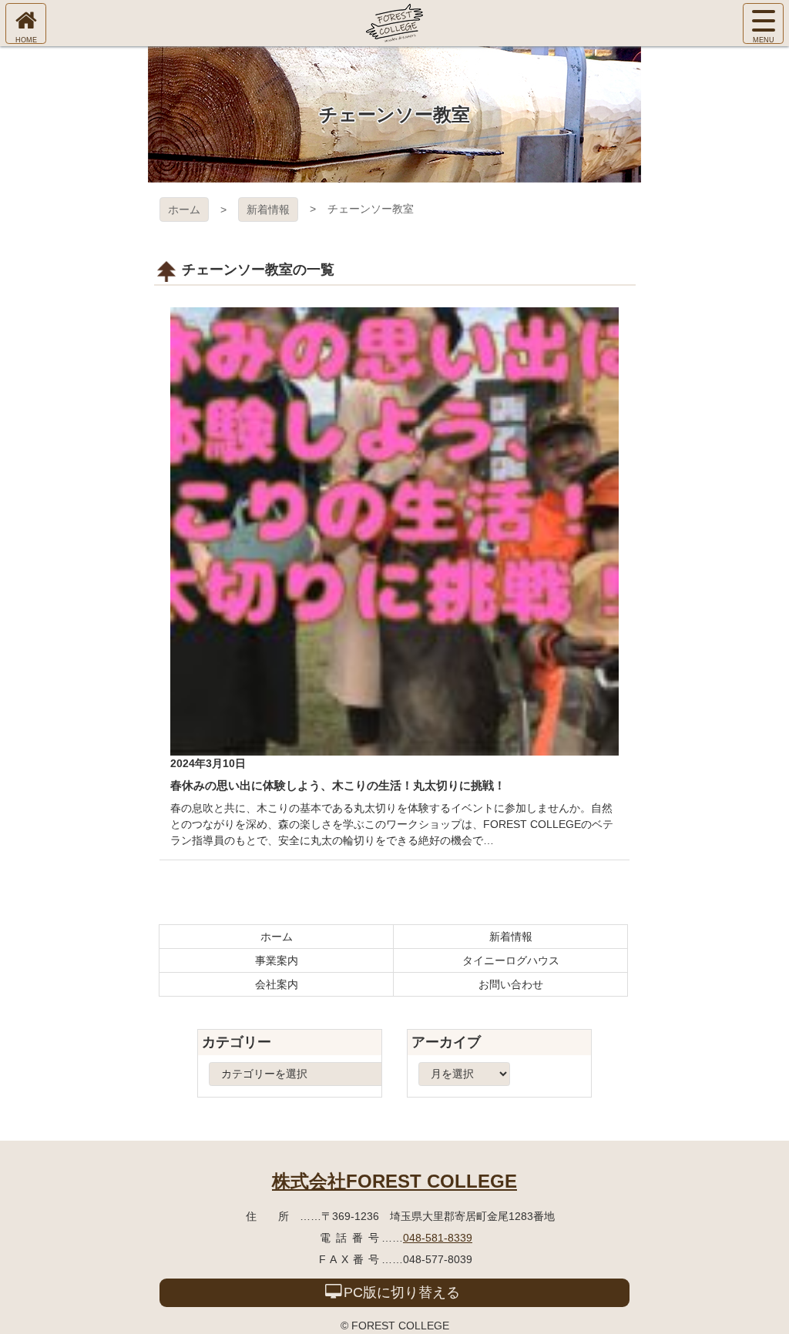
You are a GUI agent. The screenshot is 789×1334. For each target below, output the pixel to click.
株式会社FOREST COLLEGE (394, 1181)
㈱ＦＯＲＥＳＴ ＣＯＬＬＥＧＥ (394, 23)
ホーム (184, 209)
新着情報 (268, 209)
